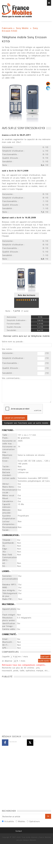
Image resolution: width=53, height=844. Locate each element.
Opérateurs (34, 821)
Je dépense (7, 660)
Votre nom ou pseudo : (13, 341)
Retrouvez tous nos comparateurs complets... (24, 664)
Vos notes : (7, 349)
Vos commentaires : (11, 378)
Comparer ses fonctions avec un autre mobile (26, 422)
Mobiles (21, 821)
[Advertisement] (26, 706)
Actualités (9, 821)
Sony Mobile (22, 28)
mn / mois (23, 656)
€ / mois (21, 660)
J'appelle (6, 656)
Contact (19, 831)
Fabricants (7, 28)
